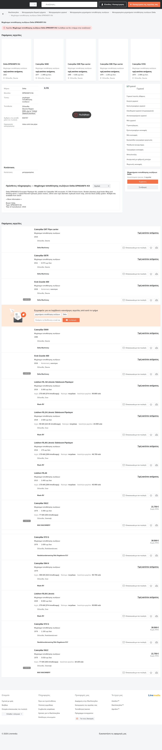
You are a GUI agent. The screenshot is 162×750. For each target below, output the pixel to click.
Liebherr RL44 (40, 473)
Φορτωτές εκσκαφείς (134, 164)
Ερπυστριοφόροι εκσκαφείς (137, 130)
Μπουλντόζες (132, 154)
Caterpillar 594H (41, 330)
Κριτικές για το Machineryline (49, 713)
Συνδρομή (72, 320)
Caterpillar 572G (139, 64)
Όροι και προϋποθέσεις (47, 701)
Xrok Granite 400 (41, 282)
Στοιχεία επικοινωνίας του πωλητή (14, 709)
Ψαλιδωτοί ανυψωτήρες (135, 145)
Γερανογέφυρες (132, 125)
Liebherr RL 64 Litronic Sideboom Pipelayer (53, 382)
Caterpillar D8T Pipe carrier (46, 229)
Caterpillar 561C (41, 503)
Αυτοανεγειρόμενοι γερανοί (136, 116)
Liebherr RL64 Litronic (44, 594)
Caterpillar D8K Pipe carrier (111, 64)
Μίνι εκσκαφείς (132, 135)
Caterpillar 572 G (41, 537)
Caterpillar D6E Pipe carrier (79, 64)
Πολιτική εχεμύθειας (45, 705)
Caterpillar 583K (42, 64)
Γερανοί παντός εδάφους (136, 96)
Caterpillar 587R (41, 256)
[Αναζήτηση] (43, 4)
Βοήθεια (5, 705)
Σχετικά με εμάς (7, 701)
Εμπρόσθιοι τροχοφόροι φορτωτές (139, 140)
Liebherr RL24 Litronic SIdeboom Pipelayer (53, 412)
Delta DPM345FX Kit (11, 64)
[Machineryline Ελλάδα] (14, 4)
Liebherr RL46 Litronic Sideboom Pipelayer (53, 443)
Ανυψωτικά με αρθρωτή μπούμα (139, 159)
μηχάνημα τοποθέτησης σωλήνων (27, 100)
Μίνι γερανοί (131, 120)
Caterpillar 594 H (41, 563)
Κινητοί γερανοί (132, 101)
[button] (151, 247)
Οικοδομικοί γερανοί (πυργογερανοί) (140, 111)
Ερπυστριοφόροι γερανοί (136, 106)
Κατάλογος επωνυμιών (46, 717)
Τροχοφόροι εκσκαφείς (135, 150)
